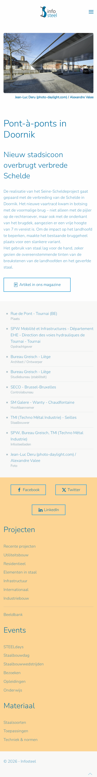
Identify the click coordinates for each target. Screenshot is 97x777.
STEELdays (14, 647)
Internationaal (16, 589)
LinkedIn (51, 510)
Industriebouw (16, 598)
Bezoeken (12, 672)
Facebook (31, 489)
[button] (91, 12)
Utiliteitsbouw (16, 555)
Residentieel (15, 563)
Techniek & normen (21, 739)
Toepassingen (16, 731)
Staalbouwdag (16, 655)
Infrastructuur (15, 581)
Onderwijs (13, 690)
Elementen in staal (20, 572)
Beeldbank (13, 614)
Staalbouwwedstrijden (24, 664)
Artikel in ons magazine (40, 284)
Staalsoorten (15, 722)
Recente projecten (20, 546)
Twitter (74, 489)
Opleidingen (15, 681)
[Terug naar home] (48, 12)
